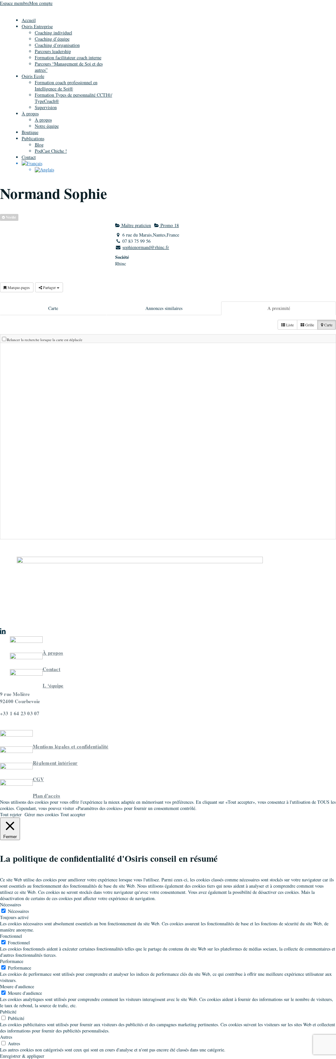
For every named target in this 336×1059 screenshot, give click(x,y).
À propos (30, 113)
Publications (33, 138)
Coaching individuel (53, 32)
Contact (29, 157)
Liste (289, 324)
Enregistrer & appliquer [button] (22, 1056)
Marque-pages (18, 287)
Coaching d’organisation (57, 45)
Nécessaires (18, 911)
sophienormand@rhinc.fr (145, 247)
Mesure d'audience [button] (17, 986)
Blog (39, 145)
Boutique (30, 132)
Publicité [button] (8, 1012)
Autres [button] (6, 1037)
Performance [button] (11, 961)
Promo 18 (169, 225)
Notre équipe (47, 126)
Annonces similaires (163, 308)
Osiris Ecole (33, 76)
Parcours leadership (53, 51)
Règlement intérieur (55, 762)
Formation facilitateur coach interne (68, 57)
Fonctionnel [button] (11, 936)
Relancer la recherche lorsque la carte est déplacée (44, 339)
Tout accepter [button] (72, 814)
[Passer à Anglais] (44, 169)
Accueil (29, 20)
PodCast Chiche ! (51, 151)
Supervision (46, 107)
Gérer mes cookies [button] (42, 814)
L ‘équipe (53, 685)
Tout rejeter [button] (11, 814)
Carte (53, 308)
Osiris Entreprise (37, 26)
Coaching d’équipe (52, 39)
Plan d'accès (46, 795)
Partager (49, 287)
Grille (309, 324)
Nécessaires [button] (10, 904)
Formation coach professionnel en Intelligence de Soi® (66, 85)
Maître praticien (135, 225)
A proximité (278, 308)
